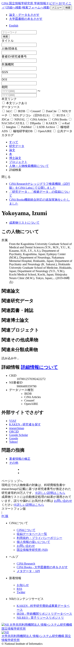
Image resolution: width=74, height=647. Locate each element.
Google (13, 438)
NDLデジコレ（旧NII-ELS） (32, 115)
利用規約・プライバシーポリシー (39, 538)
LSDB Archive (46, 127)
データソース (11, 107)
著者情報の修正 (19, 458)
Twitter (21, 592)
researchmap (16, 428)
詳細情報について (39, 367)
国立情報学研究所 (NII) (32, 549)
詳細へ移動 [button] (13, 7)
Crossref (35, 111)
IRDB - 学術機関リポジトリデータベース (44, 613)
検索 (67, 7)
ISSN (5, 72)
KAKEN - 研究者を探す (25, 424)
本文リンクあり (16, 103)
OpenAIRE (45, 131)
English (13, 25)
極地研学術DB (22, 131)
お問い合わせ (63, 500)
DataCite (51, 111)
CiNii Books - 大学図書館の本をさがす (42, 567)
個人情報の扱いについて (33, 541)
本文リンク (9, 99)
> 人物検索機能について (32, 165)
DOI (4, 79)
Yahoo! (13, 441)
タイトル (8, 40)
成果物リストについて (24, 222)
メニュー (57, 7)
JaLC (9, 111)
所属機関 (8, 64)
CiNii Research (26, 563)
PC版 (5, 516)
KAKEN (51, 123)
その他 (13, 462)
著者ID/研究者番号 (14, 56)
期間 (5, 87)
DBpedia (35, 123)
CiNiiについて (26, 530)
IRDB (21, 111)
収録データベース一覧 (32, 534)
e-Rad (66, 123)
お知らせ (23, 585)
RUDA (61, 115)
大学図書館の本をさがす (26, 18)
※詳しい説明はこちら (50, 492)
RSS (19, 588)
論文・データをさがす (24, 14)
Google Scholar (18, 435)
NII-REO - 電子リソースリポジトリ (40, 617)
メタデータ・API (28, 571)
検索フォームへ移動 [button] (36, 7)
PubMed (26, 127)
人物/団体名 (9, 48)
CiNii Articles (39, 119)
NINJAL (20, 119)
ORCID (14, 431)
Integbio (11, 127)
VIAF (12, 420)
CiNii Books (59, 119)
